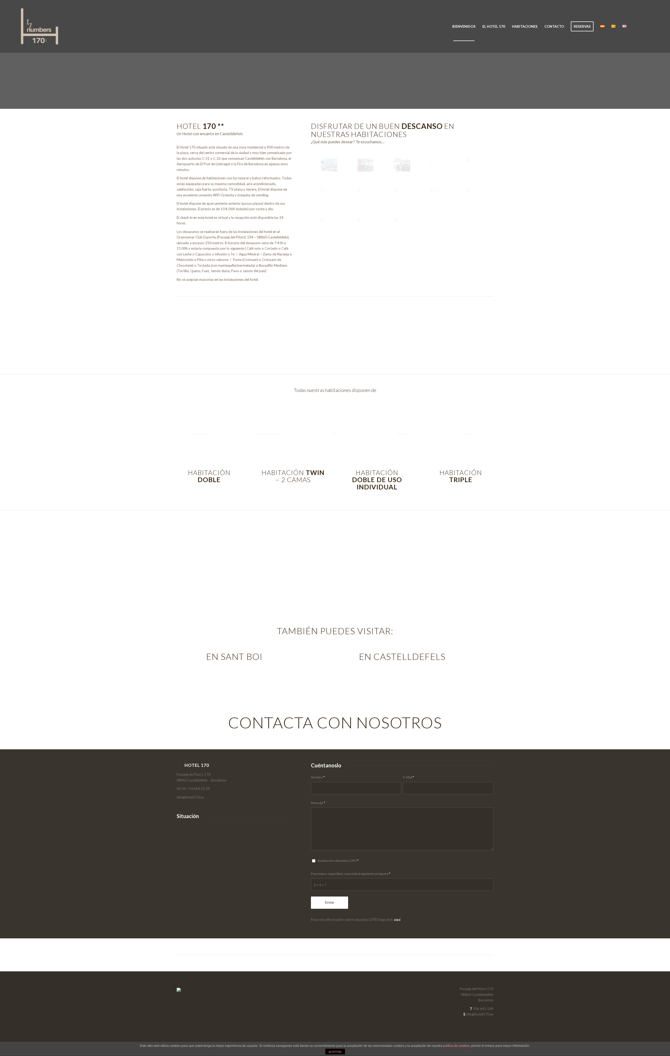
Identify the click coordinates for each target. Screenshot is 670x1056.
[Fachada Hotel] (329, 165)
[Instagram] (653, 26)
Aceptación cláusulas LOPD (338, 861)
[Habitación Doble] (329, 195)
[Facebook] (645, 26)
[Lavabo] (402, 225)
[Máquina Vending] (438, 165)
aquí (397, 919)
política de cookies (456, 1046)
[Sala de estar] (365, 165)
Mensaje (318, 803)
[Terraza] (402, 165)
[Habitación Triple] (329, 225)
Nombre (318, 777)
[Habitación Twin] (438, 195)
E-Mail (408, 777)
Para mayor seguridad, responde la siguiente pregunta (350, 874)
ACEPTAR (335, 1051)
